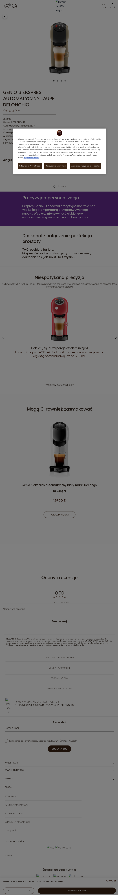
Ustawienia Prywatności (30, 166)
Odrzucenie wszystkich (56, 166)
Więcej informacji (31, 158)
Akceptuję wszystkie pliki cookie (85, 166)
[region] (59, 151)
